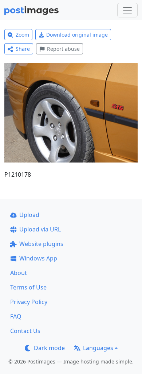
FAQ (15, 316)
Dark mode (49, 348)
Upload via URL (40, 229)
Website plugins (41, 244)
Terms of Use (28, 287)
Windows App (38, 258)
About (18, 273)
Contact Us (25, 331)
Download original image (77, 34)
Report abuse (63, 48)
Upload (29, 215)
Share (23, 48)
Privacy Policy (28, 302)
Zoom (22, 34)
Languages (98, 348)
